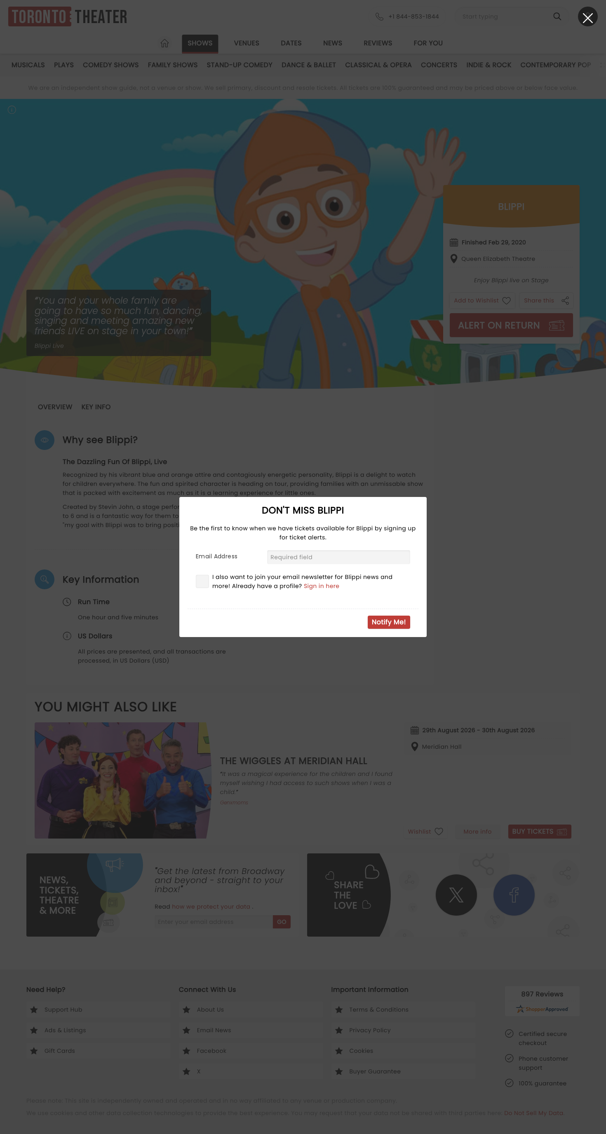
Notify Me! (389, 622)
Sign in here (322, 586)
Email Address (216, 556)
